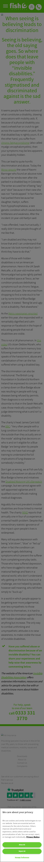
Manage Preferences (22, 857)
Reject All (22, 851)
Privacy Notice (32, 837)
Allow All (22, 845)
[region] (22, 835)
